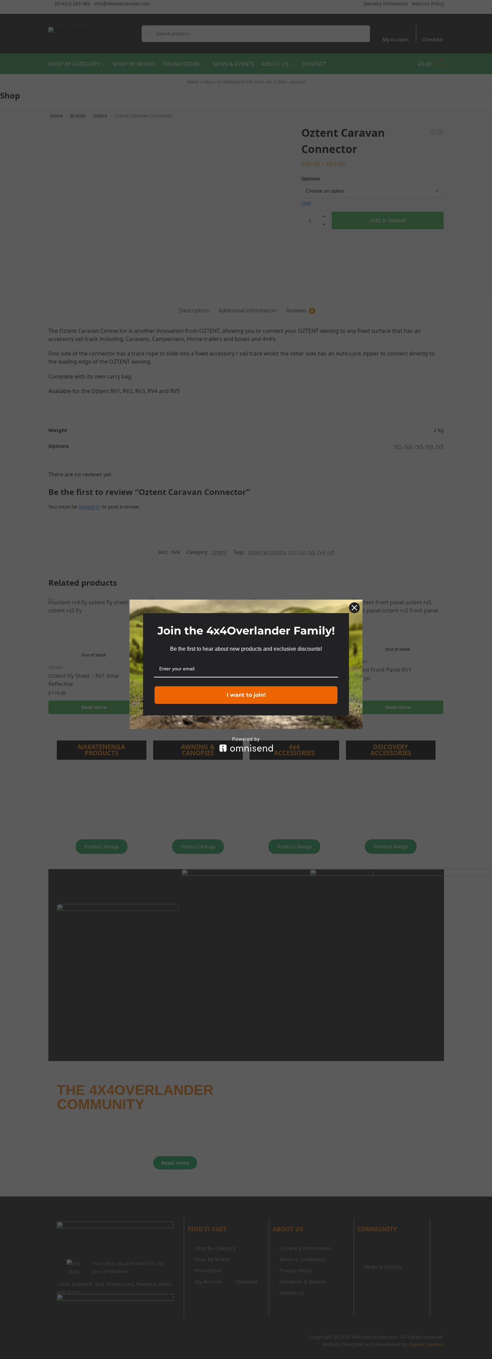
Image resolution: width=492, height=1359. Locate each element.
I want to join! (246, 695)
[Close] (354, 608)
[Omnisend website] (246, 744)
